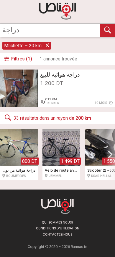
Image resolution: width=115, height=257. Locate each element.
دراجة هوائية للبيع (60, 74)
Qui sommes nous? (57, 222)
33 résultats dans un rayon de (52, 118)
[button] (110, 154)
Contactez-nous (57, 234)
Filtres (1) (21, 59)
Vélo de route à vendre (65, 170)
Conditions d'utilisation (57, 228)
